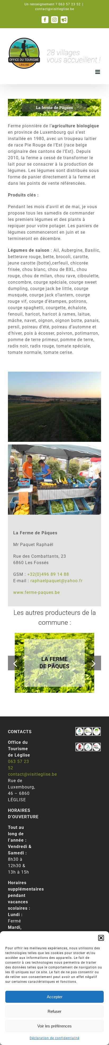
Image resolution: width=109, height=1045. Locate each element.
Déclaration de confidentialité (54, 1038)
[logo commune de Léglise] (79, 730)
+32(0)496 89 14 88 (48, 574)
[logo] (79, 745)
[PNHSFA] (96, 730)
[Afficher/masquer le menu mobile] (98, 72)
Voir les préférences (54, 1026)
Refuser (54, 1011)
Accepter (54, 996)
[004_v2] (96, 745)
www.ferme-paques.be (36, 592)
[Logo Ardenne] (88, 745)
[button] (101, 938)
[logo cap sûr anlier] (88, 730)
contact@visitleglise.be (54, 9)
